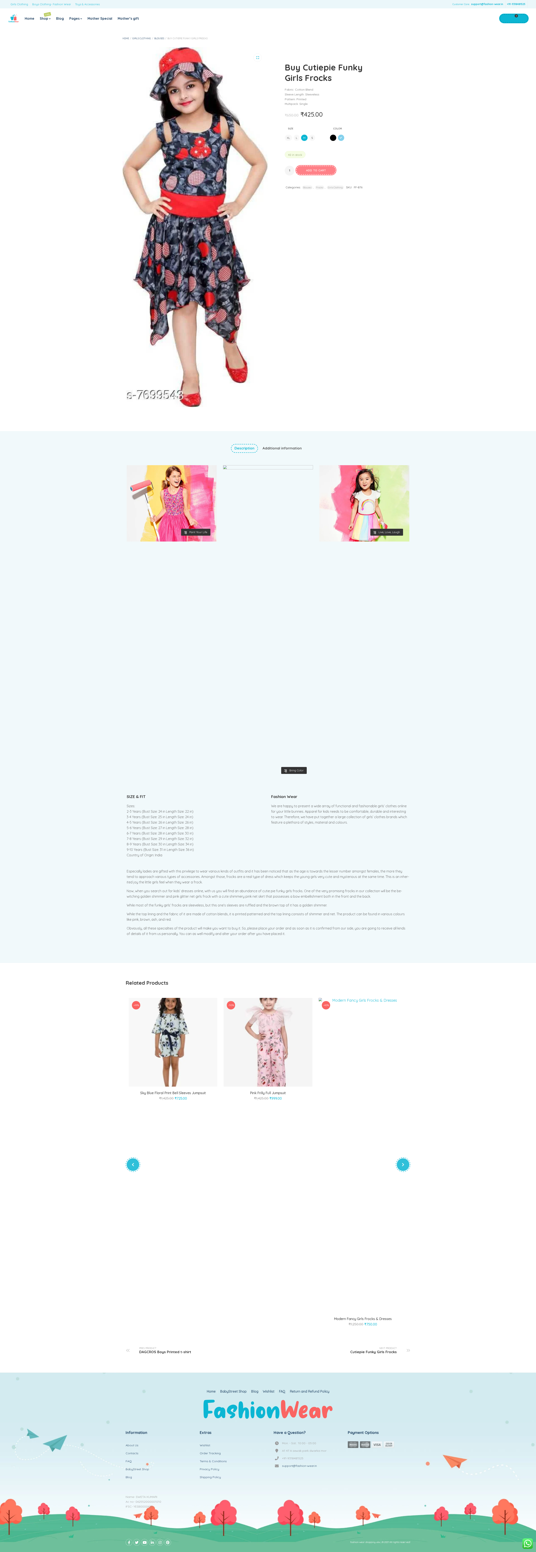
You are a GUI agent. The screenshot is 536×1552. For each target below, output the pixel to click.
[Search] (522, 18)
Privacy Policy (209, 1469)
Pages (74, 18)
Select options (168, 1081)
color (337, 128)
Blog (60, 18)
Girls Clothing (19, 4)
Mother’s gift (128, 18)
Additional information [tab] (282, 448)
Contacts (132, 1453)
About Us (132, 1445)
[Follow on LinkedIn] (152, 1542)
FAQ (282, 1391)
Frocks (319, 187)
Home (29, 18)
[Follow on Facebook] (129, 1542)
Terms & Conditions (213, 1461)
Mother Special (100, 18)
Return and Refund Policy (309, 1391)
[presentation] (133, 1164)
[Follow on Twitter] (136, 1542)
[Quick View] (178, 1081)
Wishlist (268, 1391)
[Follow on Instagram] (160, 1542)
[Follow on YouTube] (144, 1542)
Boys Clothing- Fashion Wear (51, 4)
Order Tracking (210, 1453)
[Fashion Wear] (13, 18)
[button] (257, 57)
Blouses (159, 38)
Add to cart (316, 170)
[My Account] (505, 18)
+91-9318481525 (516, 4)
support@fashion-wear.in (487, 4)
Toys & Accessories (87, 4)
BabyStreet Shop (233, 1391)
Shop (45, 17)
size (290, 128)
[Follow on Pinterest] (167, 1542)
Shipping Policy (210, 1477)
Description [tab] (244, 448)
